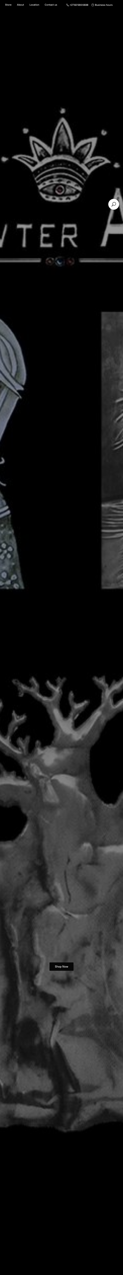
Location (34, 4)
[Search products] (114, 204)
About (20, 4)
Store (8, 4)
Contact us (51, 4)
